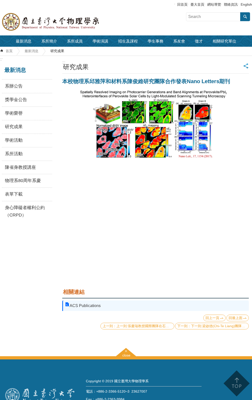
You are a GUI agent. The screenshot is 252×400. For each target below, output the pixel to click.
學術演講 (100, 41)
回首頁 (182, 4)
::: (1, 59)
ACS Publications (85, 306)
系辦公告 (14, 86)
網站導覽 (214, 4)
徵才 (199, 41)
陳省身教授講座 (20, 167)
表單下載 (14, 194)
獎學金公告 (16, 99)
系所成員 (75, 41)
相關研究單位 (224, 41)
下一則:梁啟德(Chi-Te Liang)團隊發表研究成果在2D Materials (220, 326)
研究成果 (57, 51)
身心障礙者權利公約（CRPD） (25, 211)
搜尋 (245, 16)
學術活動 (14, 140)
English (246, 4)
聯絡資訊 (231, 4)
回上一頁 (212, 318)
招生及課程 (128, 41)
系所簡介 (49, 41)
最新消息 (24, 41)
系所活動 (14, 153)
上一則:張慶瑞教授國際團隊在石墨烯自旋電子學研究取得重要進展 (145, 326)
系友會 (179, 41)
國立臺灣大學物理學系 (61, 22)
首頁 (9, 51)
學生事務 (155, 41)
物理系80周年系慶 (23, 180)
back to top (236, 383)
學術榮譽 (14, 113)
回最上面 (235, 318)
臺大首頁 (197, 4)
